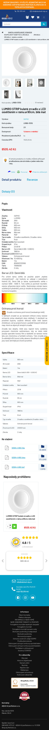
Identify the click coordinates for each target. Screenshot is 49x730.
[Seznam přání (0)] (32, 17)
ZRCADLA (37, 35)
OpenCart (10, 723)
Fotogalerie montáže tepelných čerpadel (24, 624)
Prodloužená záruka (24, 641)
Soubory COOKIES (24, 650)
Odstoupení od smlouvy (24, 672)
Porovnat (23, 172)
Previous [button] (2, 560)
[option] (24, 560)
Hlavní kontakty (24, 615)
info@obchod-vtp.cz (39, 11)
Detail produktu (11, 179)
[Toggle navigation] (44, 17)
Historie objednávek (24, 660)
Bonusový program (24, 636)
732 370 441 (21, 11)
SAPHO (26, 119)
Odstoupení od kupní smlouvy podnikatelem (24, 646)
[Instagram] (25, 597)
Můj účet (25, 658)
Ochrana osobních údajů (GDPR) (24, 639)
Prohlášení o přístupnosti (24, 648)
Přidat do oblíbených (39, 172)
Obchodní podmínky (24, 634)
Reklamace (24, 670)
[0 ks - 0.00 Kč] (38, 17)
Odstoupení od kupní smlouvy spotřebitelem (24, 643)
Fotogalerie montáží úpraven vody (24, 629)
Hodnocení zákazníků (24, 675)
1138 (27, 547)
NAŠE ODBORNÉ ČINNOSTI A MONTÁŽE (24, 622)
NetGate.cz (12, 728)
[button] (41, 505)
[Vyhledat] (44, 24)
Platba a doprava (25, 617)
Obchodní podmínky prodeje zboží (24, 632)
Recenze (32, 179)
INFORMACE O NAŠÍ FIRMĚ (24, 620)
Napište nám (24, 668)
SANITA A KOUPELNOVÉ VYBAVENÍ (20, 32)
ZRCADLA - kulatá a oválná (13, 37)
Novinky (24, 665)
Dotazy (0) (8, 191)
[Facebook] (18, 597)
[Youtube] (32, 597)
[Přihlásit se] (27, 17)
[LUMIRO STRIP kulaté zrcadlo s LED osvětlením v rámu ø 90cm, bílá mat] (24, 60)
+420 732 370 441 (22, 592)
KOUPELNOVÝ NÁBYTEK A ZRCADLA (16, 35)
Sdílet (12, 172)
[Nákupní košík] (38, 17)
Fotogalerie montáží (24, 627)
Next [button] (46, 560)
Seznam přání (24, 663)
